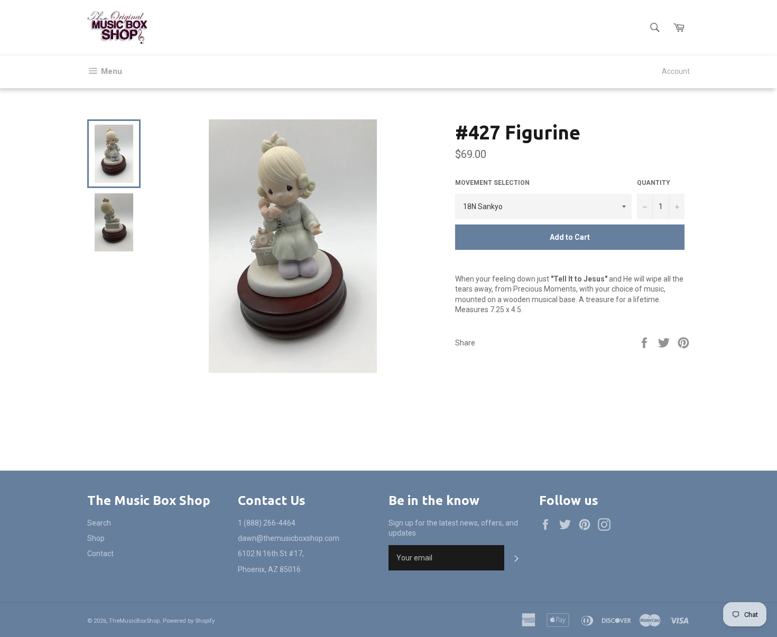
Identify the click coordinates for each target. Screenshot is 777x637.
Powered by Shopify (189, 620)
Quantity (653, 182)
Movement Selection (492, 182)
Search (99, 523)
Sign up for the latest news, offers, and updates (453, 528)
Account (676, 71)
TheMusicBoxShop (134, 620)
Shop (96, 538)
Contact (100, 553)
